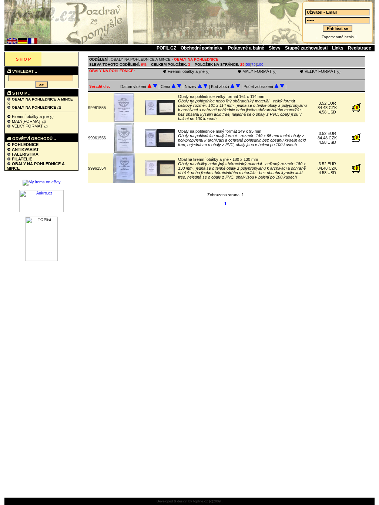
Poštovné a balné (246, 48)
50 (248, 64)
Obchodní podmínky (202, 48)
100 (260, 64)
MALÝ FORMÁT (26, 121)
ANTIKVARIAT (25, 149)
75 (253, 64)
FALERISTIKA (24, 154)
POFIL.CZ (166, 48)
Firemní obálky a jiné (30, 116)
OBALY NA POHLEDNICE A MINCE (42, 99)
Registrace (359, 48)
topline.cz (200, 501)
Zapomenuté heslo (338, 37)
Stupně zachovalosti (306, 48)
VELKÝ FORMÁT (27, 126)
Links (337, 48)
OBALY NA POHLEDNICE (34, 107)
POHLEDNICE (24, 144)
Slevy (275, 48)
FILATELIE (21, 159)
